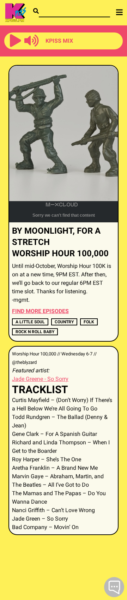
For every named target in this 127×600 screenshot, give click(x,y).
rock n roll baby (35, 331)
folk (89, 321)
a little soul (30, 321)
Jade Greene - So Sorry (40, 379)
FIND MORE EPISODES (40, 311)
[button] (15, 41)
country (64, 321)
